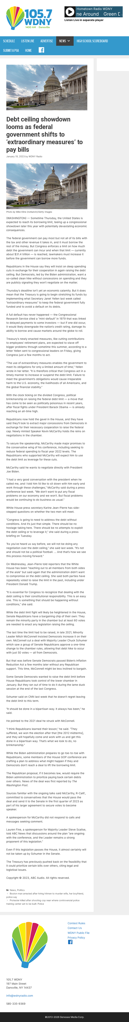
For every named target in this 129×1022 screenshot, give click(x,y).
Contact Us (75, 928)
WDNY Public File (79, 932)
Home (28, 50)
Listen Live (27, 41)
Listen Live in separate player (84, 20)
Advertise (47, 41)
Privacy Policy (76, 937)
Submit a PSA (11, 50)
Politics (21, 890)
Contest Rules (76, 923)
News (62, 41)
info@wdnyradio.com (19, 995)
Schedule (9, 41)
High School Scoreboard (92, 41)
